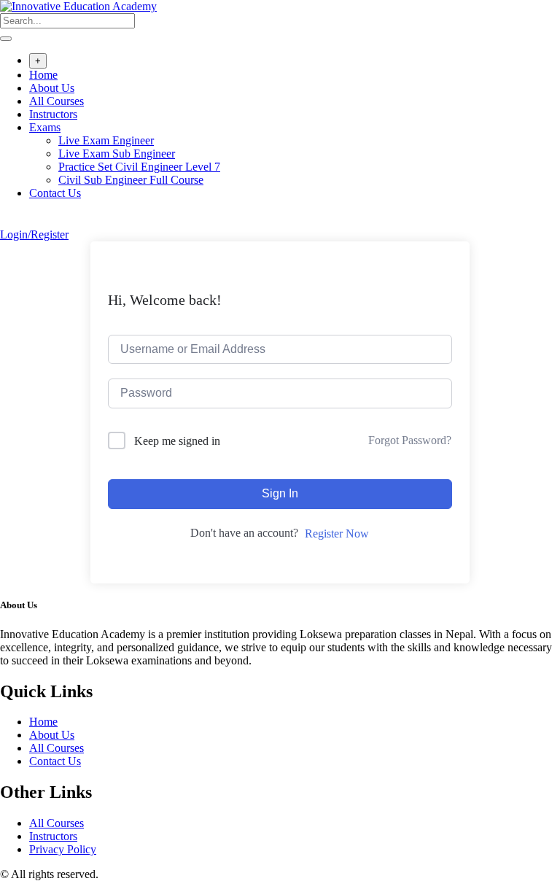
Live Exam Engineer (106, 140)
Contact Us (55, 193)
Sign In (280, 493)
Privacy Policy (62, 849)
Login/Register (34, 234)
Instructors (53, 114)
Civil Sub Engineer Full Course (130, 180)
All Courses (56, 101)
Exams (45, 127)
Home (43, 75)
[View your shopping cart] (7, 221)
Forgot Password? (409, 440)
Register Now (337, 533)
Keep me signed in (177, 441)
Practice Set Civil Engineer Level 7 (139, 166)
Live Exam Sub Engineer (116, 153)
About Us (51, 88)
